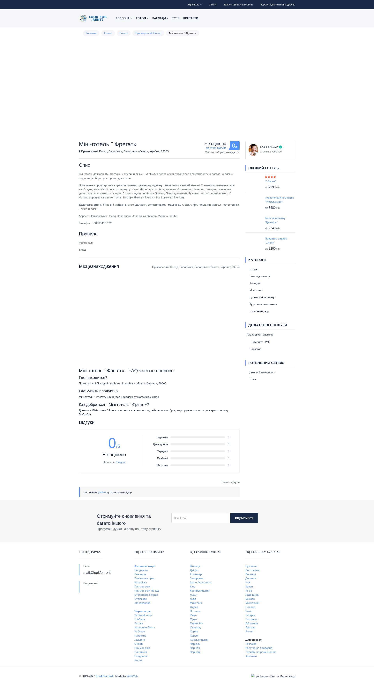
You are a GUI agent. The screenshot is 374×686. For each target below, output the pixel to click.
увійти (102, 492)
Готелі (141, 18)
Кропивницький (199, 590)
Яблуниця (251, 623)
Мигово (250, 598)
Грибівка (139, 619)
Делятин (250, 578)
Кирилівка (140, 582)
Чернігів (195, 647)
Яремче (250, 627)
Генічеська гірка (144, 578)
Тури (175, 18)
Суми (193, 619)
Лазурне (139, 639)
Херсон (194, 635)
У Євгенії (270, 181)
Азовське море (144, 566)
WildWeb (132, 676)
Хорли (138, 660)
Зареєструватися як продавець (278, 4)
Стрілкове (140, 598)
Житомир (196, 574)
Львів (193, 598)
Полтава (195, 611)
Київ (192, 586)
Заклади (159, 18)
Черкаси (195, 643)
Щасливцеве (142, 602)
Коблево (139, 631)
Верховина (252, 570)
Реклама (250, 643)
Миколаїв (196, 602)
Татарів (250, 615)
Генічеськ (140, 574)
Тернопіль (196, 623)
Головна (123, 18)
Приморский (142, 586)
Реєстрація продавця (258, 647)
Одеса (194, 607)
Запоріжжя (196, 578)
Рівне (193, 615)
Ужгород (195, 627)
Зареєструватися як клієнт (238, 4)
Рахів (248, 611)
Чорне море (142, 611)
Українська (193, 4)
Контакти (190, 18)
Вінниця (195, 566)
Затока (138, 623)
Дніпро (194, 570)
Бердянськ (141, 570)
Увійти (212, 4)
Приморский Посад (146, 590)
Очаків (138, 643)
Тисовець (251, 619)
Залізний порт (143, 615)
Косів (248, 590)
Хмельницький (199, 639)
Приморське (142, 647)
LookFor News (269, 146)
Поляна (250, 607)
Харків (194, 631)
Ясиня (249, 631)
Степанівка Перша (146, 594)
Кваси (249, 586)
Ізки (247, 582)
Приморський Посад (148, 33)
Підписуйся (244, 518)
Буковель (251, 566)
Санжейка (140, 651)
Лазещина (251, 594)
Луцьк (193, 594)
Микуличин (252, 602)
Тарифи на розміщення (260, 651)
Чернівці (195, 651)
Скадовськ (140, 656)
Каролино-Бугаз (144, 627)
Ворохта (250, 574)
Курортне (140, 635)
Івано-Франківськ (201, 582)
